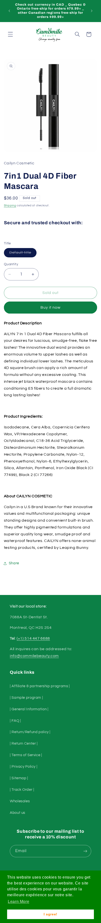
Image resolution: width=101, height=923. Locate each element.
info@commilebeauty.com (34, 656)
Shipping (10, 205)
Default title (23, 254)
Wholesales (20, 801)
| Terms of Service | (26, 755)
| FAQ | (15, 721)
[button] (10, 34)
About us (17, 813)
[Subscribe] (85, 851)
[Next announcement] (91, 10)
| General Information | (29, 709)
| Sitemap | (19, 778)
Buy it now (50, 307)
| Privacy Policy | (23, 766)
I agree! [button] (50, 914)
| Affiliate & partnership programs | (40, 686)
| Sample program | (26, 697)
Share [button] (14, 563)
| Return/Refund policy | (30, 732)
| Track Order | (22, 789)
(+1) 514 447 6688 (33, 638)
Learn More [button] (18, 901)
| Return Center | (24, 743)
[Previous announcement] (9, 10)
